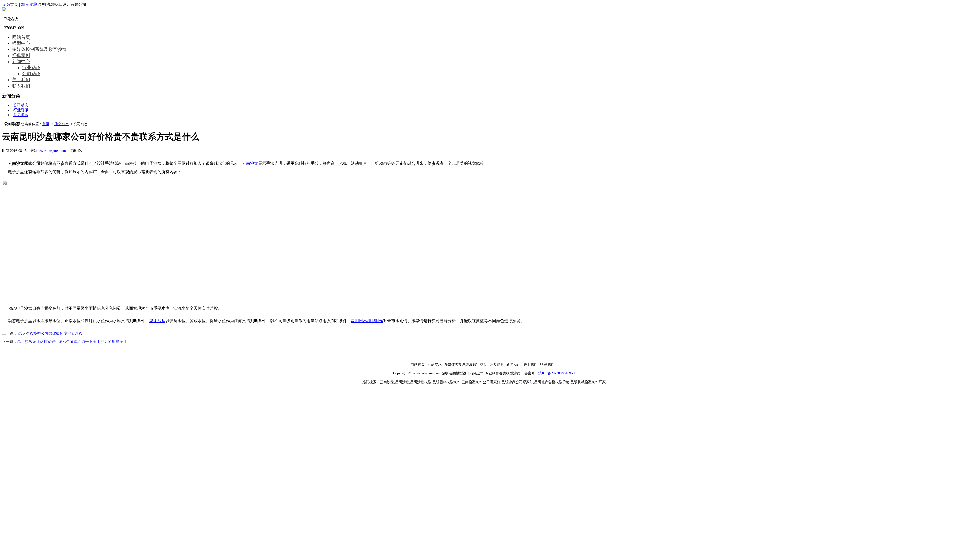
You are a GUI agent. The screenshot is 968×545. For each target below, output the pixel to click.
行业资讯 (20, 110)
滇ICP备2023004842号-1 (556, 373)
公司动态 (20, 105)
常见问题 (20, 115)
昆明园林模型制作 (367, 321)
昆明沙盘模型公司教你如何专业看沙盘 (50, 333)
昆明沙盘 (157, 321)
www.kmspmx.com (52, 151)
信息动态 (61, 124)
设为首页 (10, 4)
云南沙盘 (250, 163)
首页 (45, 124)
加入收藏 (29, 4)
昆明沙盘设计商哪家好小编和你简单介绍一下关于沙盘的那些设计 (72, 342)
